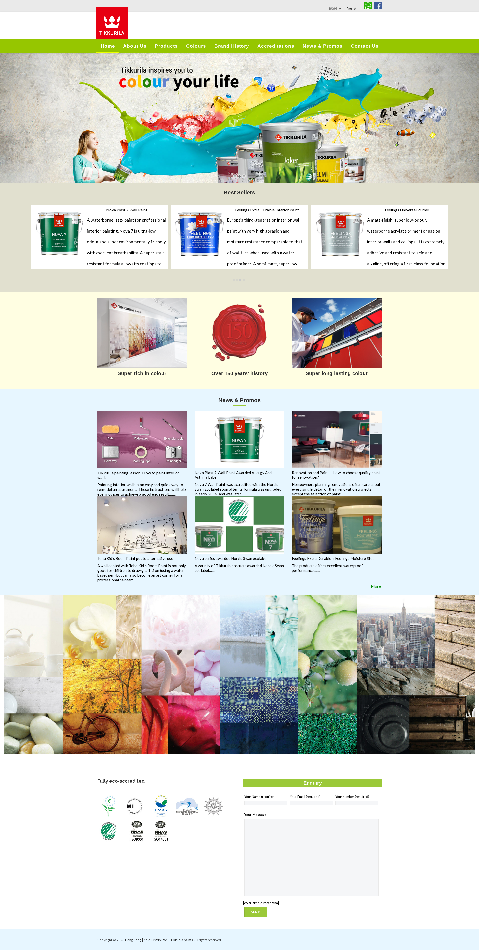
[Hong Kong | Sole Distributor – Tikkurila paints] (112, 29)
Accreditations (275, 46)
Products (166, 46)
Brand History (231, 46)
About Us (135, 46)
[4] (244, 280)
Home (108, 46)
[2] (237, 280)
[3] (240, 280)
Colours (196, 46)
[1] (234, 280)
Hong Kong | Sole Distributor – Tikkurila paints (159, 940)
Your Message (255, 815)
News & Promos (323, 46)
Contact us (365, 46)
